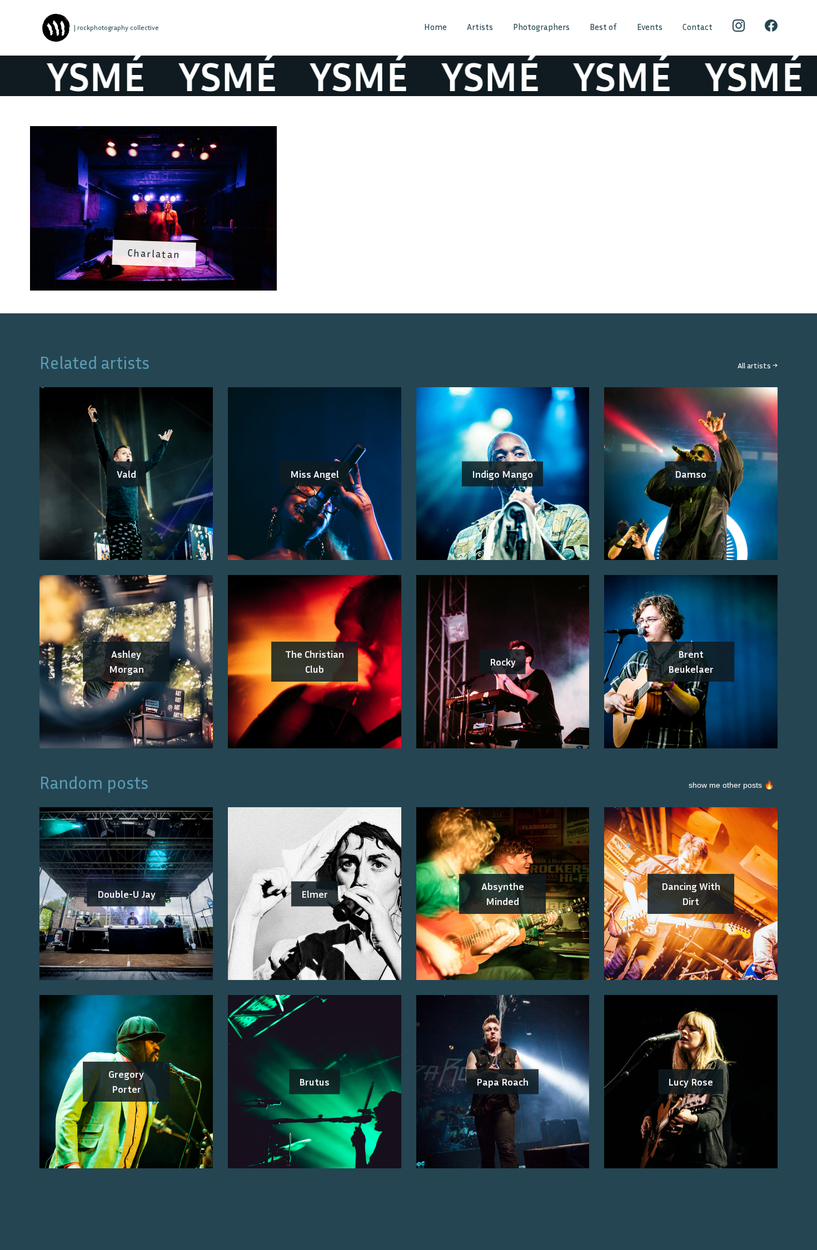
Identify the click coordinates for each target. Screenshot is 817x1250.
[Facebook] (771, 28)
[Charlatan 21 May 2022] (153, 133)
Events (649, 27)
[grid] (408, 212)
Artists (480, 27)
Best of (603, 27)
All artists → (758, 365)
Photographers (541, 27)
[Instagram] (739, 28)
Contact (698, 27)
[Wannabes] (55, 28)
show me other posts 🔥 (731, 785)
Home (435, 27)
